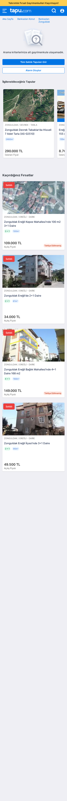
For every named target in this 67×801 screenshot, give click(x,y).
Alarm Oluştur (33, 70)
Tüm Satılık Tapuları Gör (33, 62)
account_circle (62, 11)
